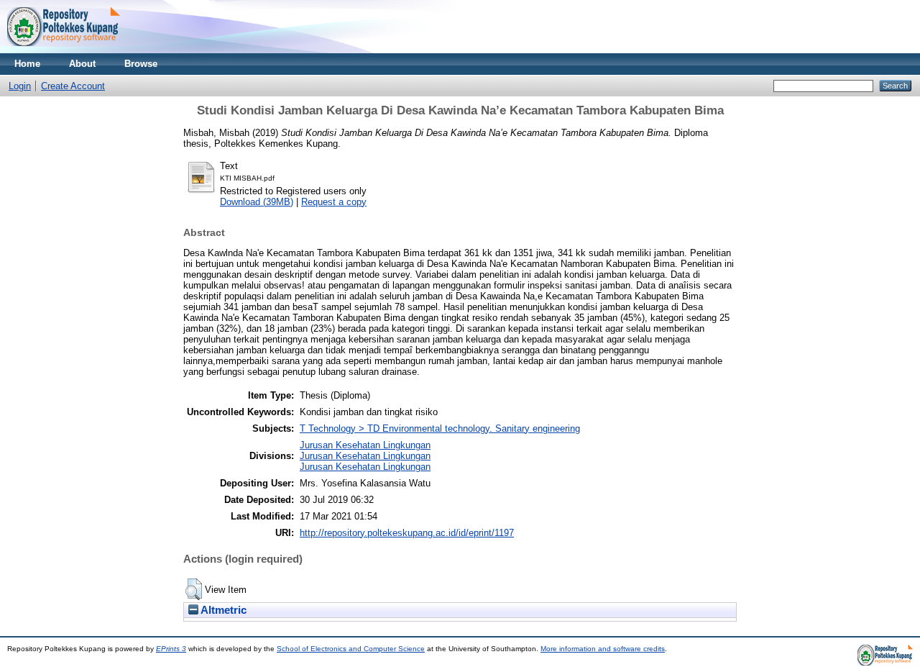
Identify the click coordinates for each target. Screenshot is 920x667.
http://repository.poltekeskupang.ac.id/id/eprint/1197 (407, 532)
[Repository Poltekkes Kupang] (63, 50)
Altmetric (222, 610)
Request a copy (334, 201)
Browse (140, 63)
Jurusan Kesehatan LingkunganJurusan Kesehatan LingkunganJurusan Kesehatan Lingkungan (365, 456)
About (82, 63)
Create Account (73, 86)
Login (20, 86)
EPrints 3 (171, 649)
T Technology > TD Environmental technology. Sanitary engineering (440, 428)
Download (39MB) (256, 201)
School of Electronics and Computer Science (351, 649)
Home (27, 63)
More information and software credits (602, 649)
